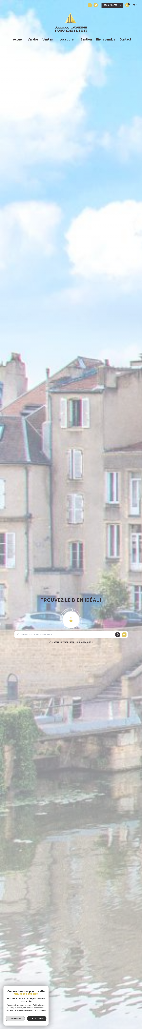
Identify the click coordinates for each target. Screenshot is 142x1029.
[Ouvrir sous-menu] (53, 39)
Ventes (47, 39)
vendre (33, 39)
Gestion (86, 39)
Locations (66, 39)
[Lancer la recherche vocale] (71, 619)
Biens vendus (105, 39)
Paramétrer (15, 1018)
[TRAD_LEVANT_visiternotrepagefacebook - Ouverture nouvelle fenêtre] (90, 5)
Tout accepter (36, 1018)
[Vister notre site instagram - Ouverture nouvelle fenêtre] (95, 5)
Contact (125, 39)
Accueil (18, 39)
